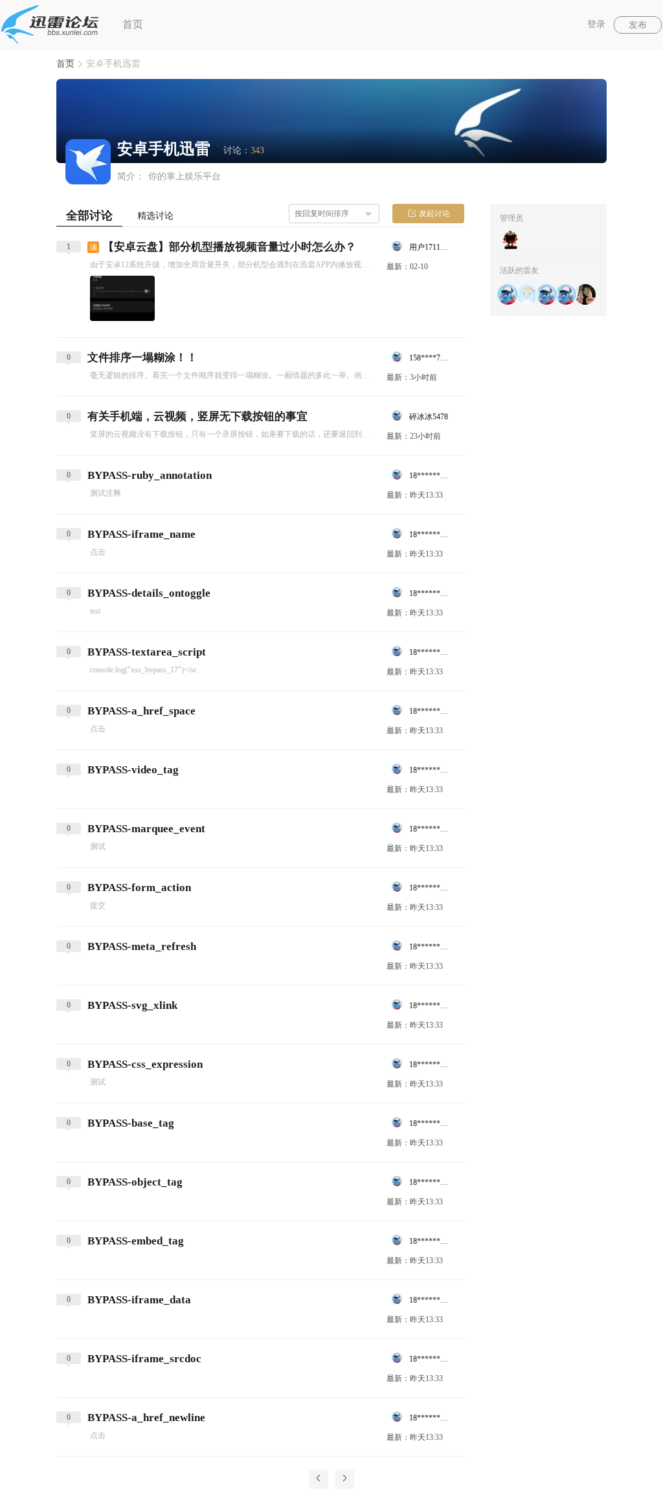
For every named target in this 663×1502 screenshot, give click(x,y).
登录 (596, 24)
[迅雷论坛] (49, 24)
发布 (638, 25)
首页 (132, 24)
